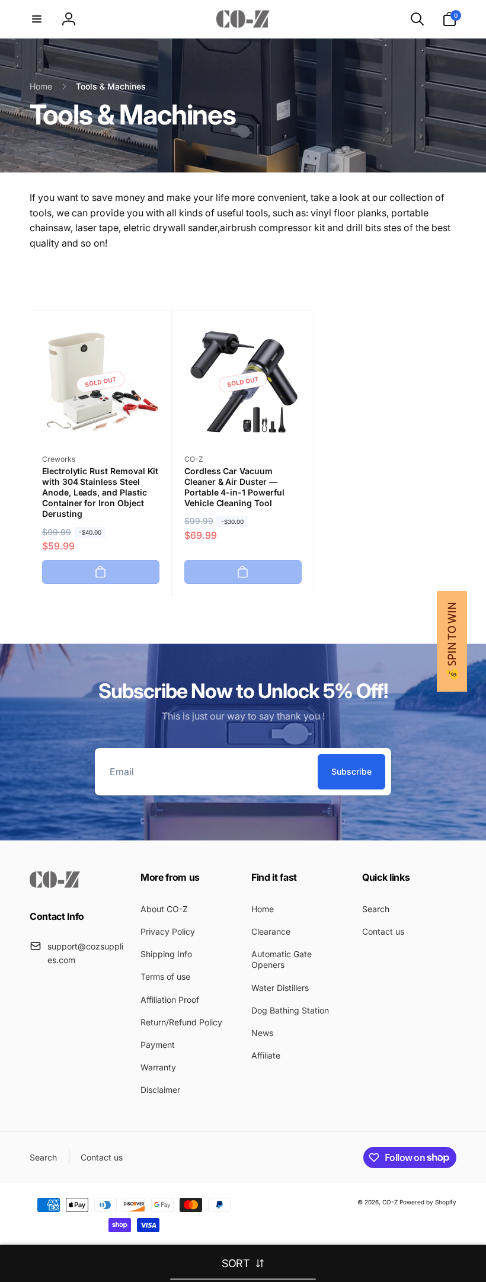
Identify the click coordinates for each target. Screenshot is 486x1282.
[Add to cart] (100, 572)
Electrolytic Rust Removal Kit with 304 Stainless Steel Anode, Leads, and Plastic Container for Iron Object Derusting (100, 492)
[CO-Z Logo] (55, 884)
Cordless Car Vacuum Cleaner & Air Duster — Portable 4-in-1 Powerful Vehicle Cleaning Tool (234, 487)
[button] (37, 19)
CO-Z (390, 1202)
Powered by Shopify (427, 1202)
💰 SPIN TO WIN (452, 641)
